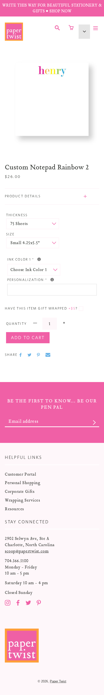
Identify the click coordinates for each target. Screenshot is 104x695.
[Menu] (95, 27)
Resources (14, 509)
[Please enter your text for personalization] (52, 279)
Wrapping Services (22, 500)
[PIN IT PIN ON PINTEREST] (39, 355)
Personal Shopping (22, 483)
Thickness (17, 215)
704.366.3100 (17, 561)
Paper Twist (58, 681)
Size (10, 234)
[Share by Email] (47, 355)
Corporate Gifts (19, 491)
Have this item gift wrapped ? (41, 308)
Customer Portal (20, 474)
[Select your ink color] (39, 259)
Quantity (16, 324)
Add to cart (28, 338)
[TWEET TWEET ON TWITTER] (30, 355)
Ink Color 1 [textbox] (44, 259)
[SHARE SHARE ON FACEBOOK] (21, 355)
